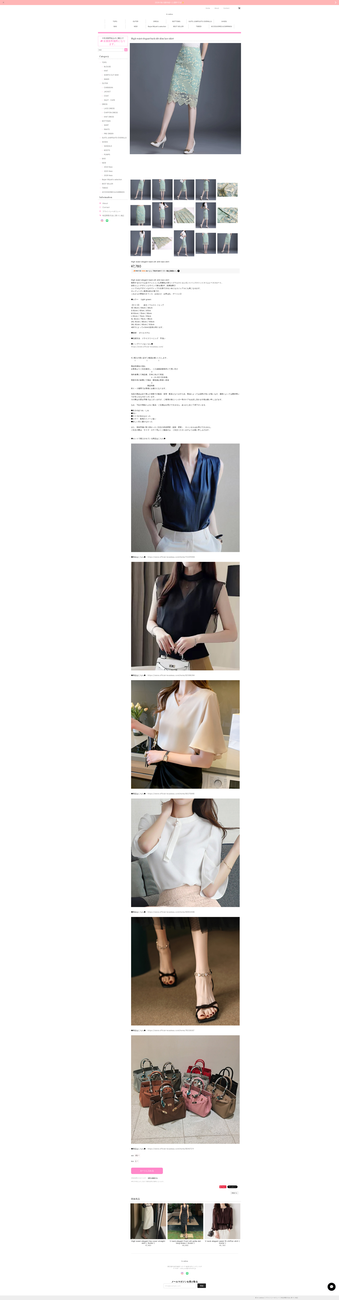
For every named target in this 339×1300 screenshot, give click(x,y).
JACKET (107, 92)
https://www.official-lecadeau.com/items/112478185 (171, 557)
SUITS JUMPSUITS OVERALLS (200, 21)
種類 (132, 1156)
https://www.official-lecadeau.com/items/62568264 (171, 675)
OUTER (135, 21)
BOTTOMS (176, 21)
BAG (115, 26)
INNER (106, 79)
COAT (106, 96)
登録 (201, 1286)
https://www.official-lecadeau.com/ (147, 347)
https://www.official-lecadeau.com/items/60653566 (171, 912)
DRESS (156, 21)
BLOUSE (107, 67)
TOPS (115, 21)
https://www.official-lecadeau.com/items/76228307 (171, 1030)
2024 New (108, 167)
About (217, 8)
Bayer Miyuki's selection (157, 26)
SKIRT (106, 125)
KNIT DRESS (109, 117)
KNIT (106, 71)
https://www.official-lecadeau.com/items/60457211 (171, 1149)
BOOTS (107, 150)
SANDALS (108, 146)
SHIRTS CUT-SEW (111, 75)
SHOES (224, 21)
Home (208, 8)
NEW (135, 26)
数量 (132, 1161)
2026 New (108, 175)
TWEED (199, 26)
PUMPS (107, 154)
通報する (234, 1193)
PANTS (107, 129)
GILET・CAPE (109, 100)
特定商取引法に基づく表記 (113, 215)
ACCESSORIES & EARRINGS (221, 26)
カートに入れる (147, 1170)
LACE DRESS (109, 108)
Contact (226, 8)
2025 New (108, 171)
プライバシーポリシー (111, 211)
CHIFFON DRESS (111, 112)
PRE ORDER (108, 133)
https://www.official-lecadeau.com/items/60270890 (171, 794)
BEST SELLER (178, 26)
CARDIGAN (108, 87)
